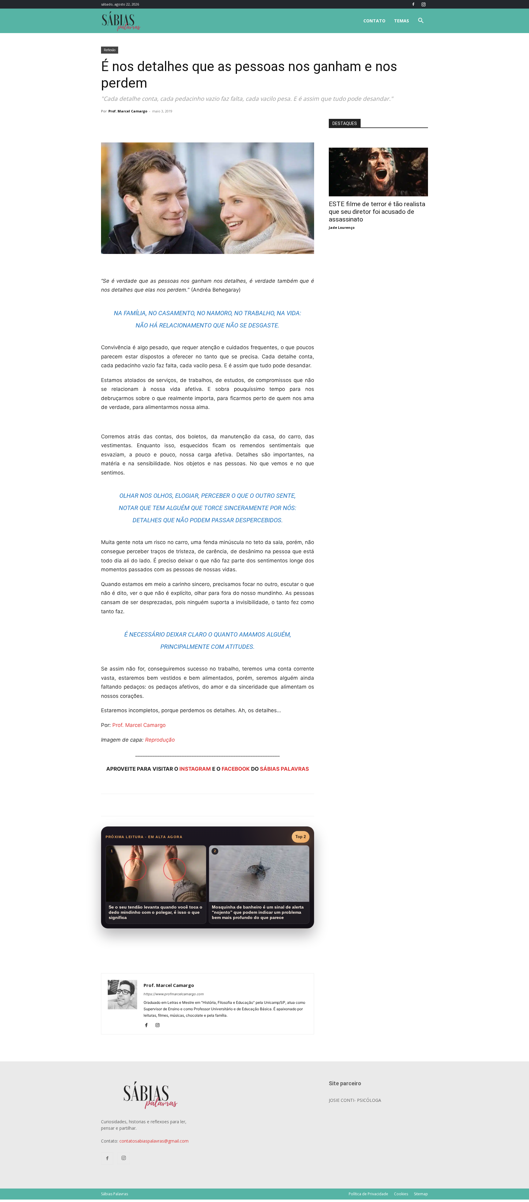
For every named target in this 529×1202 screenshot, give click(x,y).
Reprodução (160, 740)
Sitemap (421, 1193)
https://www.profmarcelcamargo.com (174, 994)
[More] (201, 125)
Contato (374, 21)
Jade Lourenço (342, 227)
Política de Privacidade (368, 1193)
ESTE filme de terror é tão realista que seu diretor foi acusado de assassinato (377, 211)
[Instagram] (423, 4)
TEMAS (401, 21)
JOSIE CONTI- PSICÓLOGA (355, 1100)
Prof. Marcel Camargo (127, 111)
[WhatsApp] (187, 125)
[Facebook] (413, 4)
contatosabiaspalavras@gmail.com (154, 1141)
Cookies (401, 1193)
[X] (173, 125)
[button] (420, 21)
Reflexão (109, 50)
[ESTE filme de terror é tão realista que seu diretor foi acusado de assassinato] (378, 150)
